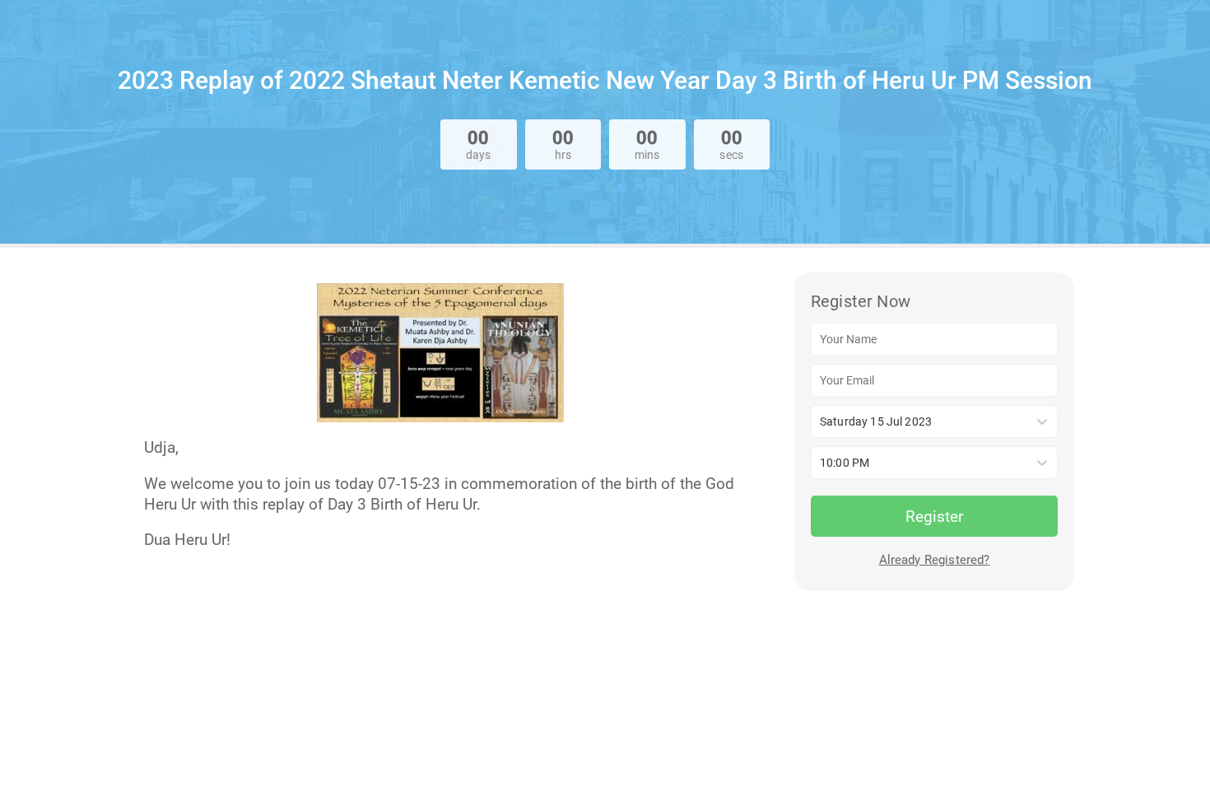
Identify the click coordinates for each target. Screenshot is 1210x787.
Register (934, 516)
